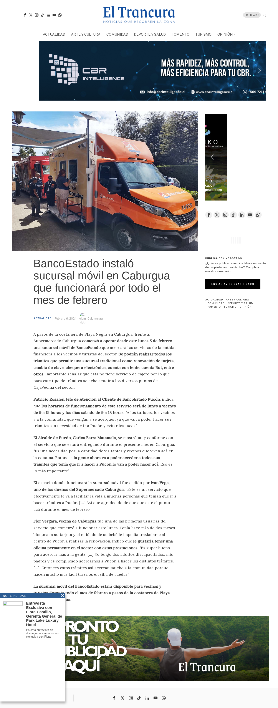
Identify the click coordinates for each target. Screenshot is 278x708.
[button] (139, 71)
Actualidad (42, 318)
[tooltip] (25, 15)
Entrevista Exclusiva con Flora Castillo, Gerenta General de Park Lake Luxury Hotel (44, 614)
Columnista (95, 318)
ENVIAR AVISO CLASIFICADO (232, 284)
